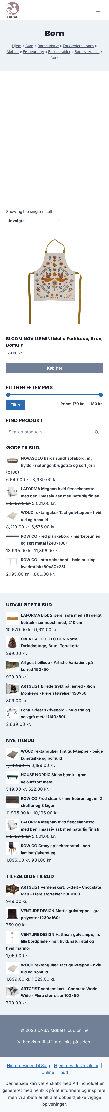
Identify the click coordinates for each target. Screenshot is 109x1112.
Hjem (16, 46)
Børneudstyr (48, 46)
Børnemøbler (59, 51)
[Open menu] (98, 10)
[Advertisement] (54, 145)
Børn (29, 46)
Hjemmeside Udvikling (76, 1065)
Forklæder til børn (78, 46)
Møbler (13, 51)
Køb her (54, 368)
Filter (15, 404)
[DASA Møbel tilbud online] (12, 10)
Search (98, 431)
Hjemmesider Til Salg (28, 1065)
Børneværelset (87, 51)
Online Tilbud (54, 1072)
